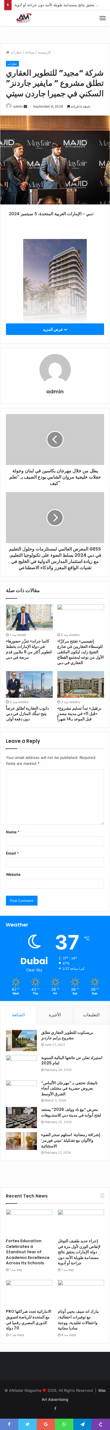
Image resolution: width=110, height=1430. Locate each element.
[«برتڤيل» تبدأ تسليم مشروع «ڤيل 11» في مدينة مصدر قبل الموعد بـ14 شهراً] (80, 684)
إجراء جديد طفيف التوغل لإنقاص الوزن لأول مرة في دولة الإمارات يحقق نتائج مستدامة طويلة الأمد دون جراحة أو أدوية (79, 1252)
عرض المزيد (53, 329)
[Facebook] (55, 1408)
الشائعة (18, 1014)
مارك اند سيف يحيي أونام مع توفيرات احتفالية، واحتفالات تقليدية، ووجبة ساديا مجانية (78, 1320)
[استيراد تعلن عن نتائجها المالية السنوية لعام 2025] (21, 1065)
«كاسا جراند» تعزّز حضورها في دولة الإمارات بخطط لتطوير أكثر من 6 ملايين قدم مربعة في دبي (29, 649)
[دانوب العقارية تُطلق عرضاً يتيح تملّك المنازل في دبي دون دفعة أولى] (29, 684)
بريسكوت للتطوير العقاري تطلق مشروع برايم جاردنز (67, 1035)
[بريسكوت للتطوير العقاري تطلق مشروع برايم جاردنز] (21, 1040)
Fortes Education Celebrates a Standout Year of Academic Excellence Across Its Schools (28, 1252)
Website (13, 874)
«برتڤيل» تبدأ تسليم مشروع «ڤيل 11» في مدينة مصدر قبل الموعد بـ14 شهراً (79, 713)
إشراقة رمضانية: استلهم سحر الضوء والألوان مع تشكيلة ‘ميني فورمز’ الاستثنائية (70, 1140)
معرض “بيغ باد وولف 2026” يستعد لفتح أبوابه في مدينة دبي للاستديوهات (71, 1112)
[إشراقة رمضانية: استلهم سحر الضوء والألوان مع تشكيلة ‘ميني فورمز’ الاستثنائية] (21, 1141)
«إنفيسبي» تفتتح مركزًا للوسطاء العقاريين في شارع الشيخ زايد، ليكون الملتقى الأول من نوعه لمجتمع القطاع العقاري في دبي (80, 651)
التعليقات (91, 1014)
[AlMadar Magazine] (24, 18)
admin (18, 106)
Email (12, 853)
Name (12, 832)
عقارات (16, 52)
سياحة (30, 52)
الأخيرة (55, 1014)
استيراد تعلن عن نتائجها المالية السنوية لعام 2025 (71, 1060)
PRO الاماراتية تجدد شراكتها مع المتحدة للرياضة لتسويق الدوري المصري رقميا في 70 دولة (28, 1320)
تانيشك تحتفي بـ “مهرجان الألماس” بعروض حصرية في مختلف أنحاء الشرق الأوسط (69, 1088)
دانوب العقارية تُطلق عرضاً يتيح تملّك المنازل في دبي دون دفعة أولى (27, 713)
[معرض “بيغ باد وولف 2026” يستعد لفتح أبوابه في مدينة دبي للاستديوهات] (21, 1117)
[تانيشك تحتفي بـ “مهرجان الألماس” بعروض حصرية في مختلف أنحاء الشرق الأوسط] (21, 1091)
